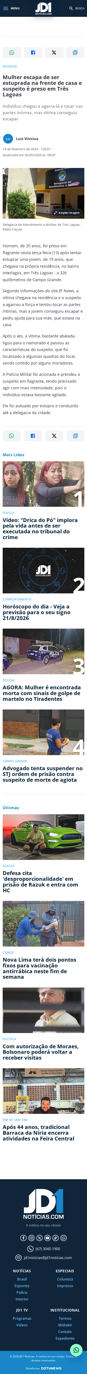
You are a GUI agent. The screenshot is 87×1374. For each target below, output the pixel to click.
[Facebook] (23, 1238)
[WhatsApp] (63, 1238)
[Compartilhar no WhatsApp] (12, 52)
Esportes (21, 1285)
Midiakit (65, 1325)
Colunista (65, 1279)
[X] (39, 1238)
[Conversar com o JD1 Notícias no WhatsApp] (76, 1350)
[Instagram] (31, 1238)
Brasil (22, 1279)
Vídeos (22, 1325)
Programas (22, 1318)
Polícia (22, 1292)
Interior (22, 1299)
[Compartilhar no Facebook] (33, 52)
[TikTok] (55, 1238)
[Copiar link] (75, 52)
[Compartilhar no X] (54, 52)
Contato (65, 1331)
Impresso (65, 1285)
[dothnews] (51, 1368)
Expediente (65, 1338)
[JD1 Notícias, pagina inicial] (43, 8)
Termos (65, 1318)
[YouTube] (47, 1238)
